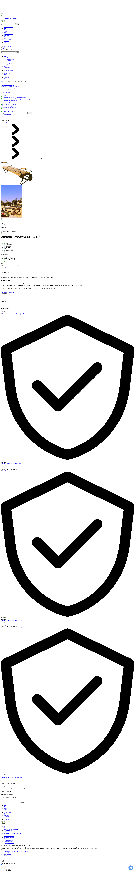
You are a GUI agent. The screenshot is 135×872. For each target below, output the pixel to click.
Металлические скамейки (10, 827)
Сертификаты (7, 36)
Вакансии (6, 816)
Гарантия (6, 35)
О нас (5, 28)
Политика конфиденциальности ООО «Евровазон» (14, 851)
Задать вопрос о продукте (7, 292)
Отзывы (6, 38)
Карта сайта (7, 819)
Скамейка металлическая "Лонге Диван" (11, 463)
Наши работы (10, 59)
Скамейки (6, 826)
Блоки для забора (8, 841)
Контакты (6, 41)
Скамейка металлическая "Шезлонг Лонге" (12, 777)
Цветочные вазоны (9, 837)
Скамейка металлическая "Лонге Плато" (11, 620)
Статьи (6, 42)
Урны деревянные (8, 840)
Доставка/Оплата (8, 34)
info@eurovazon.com (6, 19)
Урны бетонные (8, 830)
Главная (6, 55)
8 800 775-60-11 (5, 18)
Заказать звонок (13, 18)
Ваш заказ (3, 118)
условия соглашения (26, 864)
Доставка (9, 62)
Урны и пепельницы (9, 838)
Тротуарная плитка (9, 843)
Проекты (6, 29)
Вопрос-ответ (7, 39)
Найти (17, 24)
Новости (6, 32)
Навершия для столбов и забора (12, 833)
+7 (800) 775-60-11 (5, 116)
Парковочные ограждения (11, 829)
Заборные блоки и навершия (11, 832)
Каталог (3, 83)
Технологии (7, 31)
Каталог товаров (8, 27)
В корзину (3, 267)
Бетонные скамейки (9, 836)
